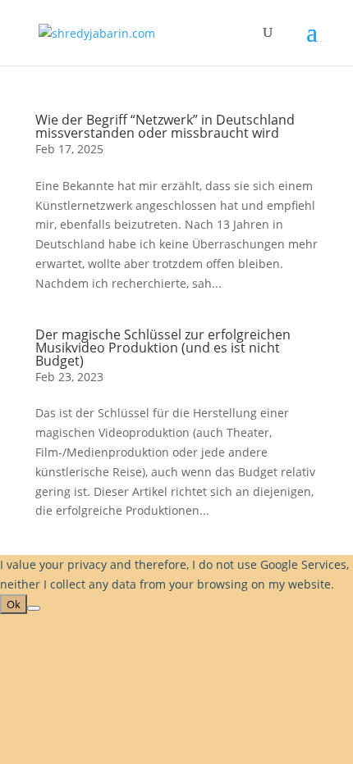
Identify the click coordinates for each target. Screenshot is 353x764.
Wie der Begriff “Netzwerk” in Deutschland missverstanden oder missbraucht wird (165, 126)
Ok (14, 604)
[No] (33, 608)
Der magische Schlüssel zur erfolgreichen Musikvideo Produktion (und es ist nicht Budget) (163, 347)
